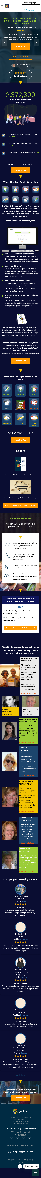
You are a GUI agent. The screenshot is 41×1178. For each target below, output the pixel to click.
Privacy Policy (28, 1157)
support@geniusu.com (23, 1149)
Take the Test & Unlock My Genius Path (20, 502)
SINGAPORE (27, 709)
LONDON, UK (7, 709)
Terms (20, 1159)
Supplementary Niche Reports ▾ (20, 1126)
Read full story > (28, 690)
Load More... (20, 1072)
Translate (30, 10)
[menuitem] (19, 1126)
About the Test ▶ (20, 53)
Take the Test (20, 43)
